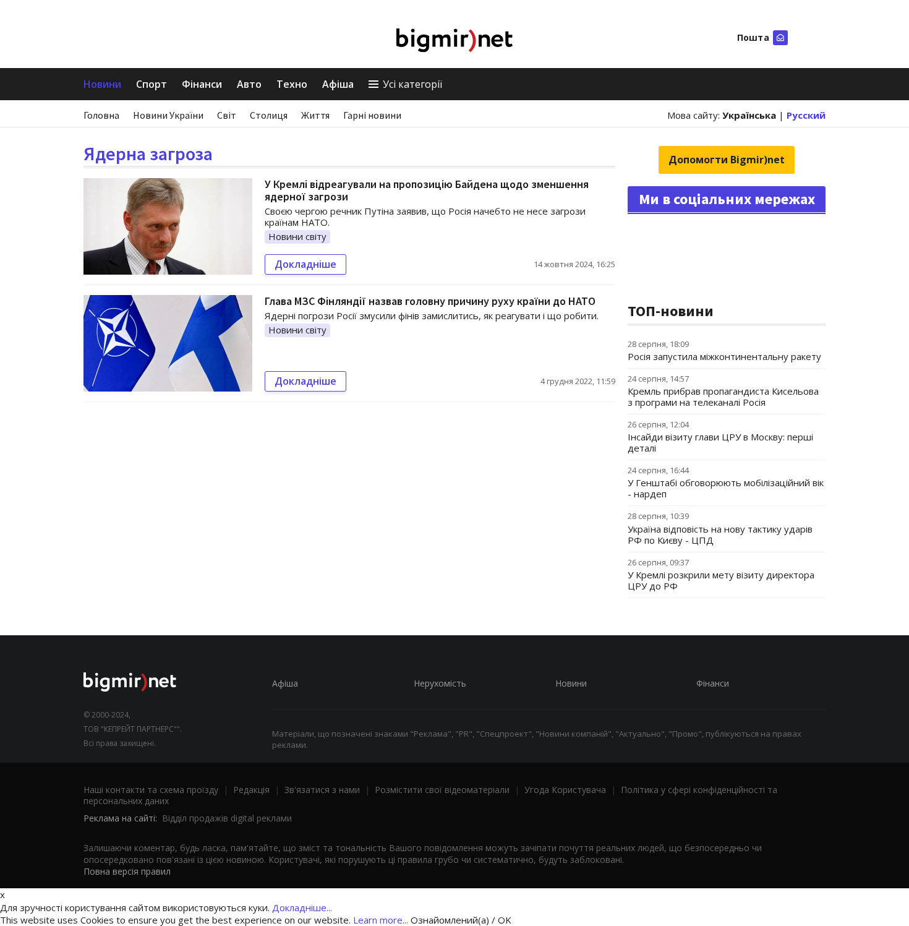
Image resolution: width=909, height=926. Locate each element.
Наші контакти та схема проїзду (150, 789)
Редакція (251, 789)
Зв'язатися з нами (322, 789)
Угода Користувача (565, 789)
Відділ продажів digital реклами (227, 818)
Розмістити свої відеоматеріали (442, 789)
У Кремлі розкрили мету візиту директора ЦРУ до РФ (721, 580)
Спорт (151, 84)
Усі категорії (412, 84)
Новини (102, 84)
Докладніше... (302, 907)
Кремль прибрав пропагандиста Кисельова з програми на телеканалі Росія (723, 396)
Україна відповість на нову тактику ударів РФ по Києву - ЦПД (720, 534)
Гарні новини (372, 115)
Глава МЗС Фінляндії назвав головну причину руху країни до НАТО (430, 301)
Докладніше (305, 264)
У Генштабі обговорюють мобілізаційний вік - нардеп (726, 488)
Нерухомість (440, 683)
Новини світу (297, 236)
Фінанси (202, 84)
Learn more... (380, 920)
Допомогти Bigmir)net (726, 159)
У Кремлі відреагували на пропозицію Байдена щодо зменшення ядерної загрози (427, 190)
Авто (249, 84)
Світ (226, 115)
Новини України (168, 115)
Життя (315, 115)
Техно (291, 84)
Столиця (269, 115)
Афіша (338, 84)
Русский (806, 115)
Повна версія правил (127, 871)
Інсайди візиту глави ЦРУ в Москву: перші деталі (720, 442)
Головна (101, 115)
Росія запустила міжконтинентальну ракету (724, 356)
